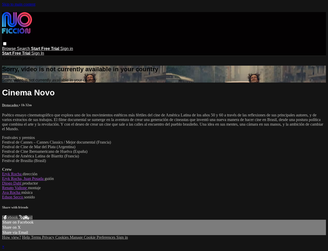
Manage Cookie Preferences (93, 237)
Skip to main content (18, 4)
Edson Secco (13, 197)
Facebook (10, 217)
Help (26, 237)
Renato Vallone (15, 188)
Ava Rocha (11, 192)
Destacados (10, 105)
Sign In (37, 53)
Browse (9, 48)
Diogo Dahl (12, 183)
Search (24, 48)
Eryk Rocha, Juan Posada (23, 178)
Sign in (66, 48)
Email (28, 217)
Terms (36, 237)
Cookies (62, 237)
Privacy (48, 237)
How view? (11, 237)
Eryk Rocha (12, 174)
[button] (4, 43)
